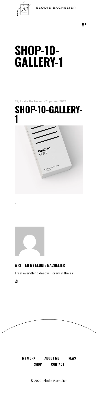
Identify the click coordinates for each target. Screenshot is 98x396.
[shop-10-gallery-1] (49, 241)
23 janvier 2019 (55, 101)
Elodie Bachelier (31, 101)
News (72, 357)
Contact (57, 364)
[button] (49, 159)
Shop (38, 364)
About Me (51, 357)
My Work (28, 357)
